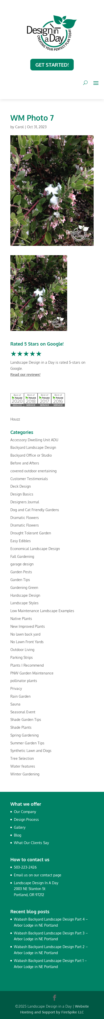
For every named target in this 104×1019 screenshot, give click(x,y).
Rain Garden (20, 696)
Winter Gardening (24, 774)
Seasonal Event (22, 712)
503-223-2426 (25, 867)
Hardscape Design (25, 595)
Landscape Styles (24, 603)
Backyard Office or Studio (31, 455)
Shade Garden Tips (25, 719)
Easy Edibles (20, 541)
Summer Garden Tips (27, 743)
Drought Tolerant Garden (30, 533)
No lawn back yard (25, 634)
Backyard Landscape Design (33, 447)
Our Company (25, 811)
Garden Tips (20, 580)
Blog (17, 835)
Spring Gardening (24, 735)
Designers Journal (24, 502)
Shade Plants (21, 727)
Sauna (15, 704)
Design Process (26, 819)
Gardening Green (24, 587)
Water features (22, 766)
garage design (22, 564)
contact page (50, 875)
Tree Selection (22, 758)
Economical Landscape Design (35, 548)
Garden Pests (21, 572)
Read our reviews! (25, 374)
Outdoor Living (22, 649)
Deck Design (20, 486)
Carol (19, 127)
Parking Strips (21, 657)
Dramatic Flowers (24, 517)
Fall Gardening (22, 556)
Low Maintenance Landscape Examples (42, 611)
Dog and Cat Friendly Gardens (34, 510)
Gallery (19, 827)
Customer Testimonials (29, 479)
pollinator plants (23, 680)
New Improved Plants (27, 626)
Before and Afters (24, 463)
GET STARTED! (52, 64)
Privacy (16, 688)
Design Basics (21, 494)
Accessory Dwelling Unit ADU (34, 440)
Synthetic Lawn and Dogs (30, 750)
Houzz (15, 419)
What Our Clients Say (31, 843)
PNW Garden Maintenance (32, 673)
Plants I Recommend (27, 665)
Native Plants (21, 618)
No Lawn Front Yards (27, 642)
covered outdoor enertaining (33, 471)
